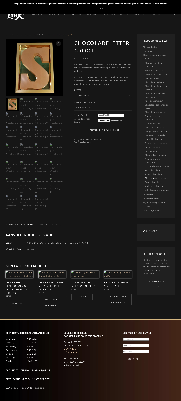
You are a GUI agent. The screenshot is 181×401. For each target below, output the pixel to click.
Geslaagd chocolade (155, 135)
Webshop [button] (76, 14)
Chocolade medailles (155, 93)
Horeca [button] (91, 14)
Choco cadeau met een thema (23, 35)
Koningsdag (151, 151)
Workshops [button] (108, 14)
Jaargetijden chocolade (156, 143)
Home (23, 14)
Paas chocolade (152, 170)
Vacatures (140, 14)
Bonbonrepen (152, 78)
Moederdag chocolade (156, 155)
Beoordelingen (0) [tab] (50, 224)
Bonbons (147, 51)
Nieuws (124, 14)
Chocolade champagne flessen (156, 88)
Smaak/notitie (81, 115)
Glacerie (147, 206)
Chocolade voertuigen (156, 112)
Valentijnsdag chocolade (157, 190)
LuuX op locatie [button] (56, 14)
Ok (80, 9)
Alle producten (150, 47)
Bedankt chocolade (154, 70)
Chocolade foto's (151, 198)
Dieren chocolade (153, 123)
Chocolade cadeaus (154, 82)
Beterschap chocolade (156, 74)
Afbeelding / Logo (84, 102)
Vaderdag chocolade (155, 186)
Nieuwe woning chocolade (152, 161)
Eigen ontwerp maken (154, 202)
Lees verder (16, 303)
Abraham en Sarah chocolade (154, 65)
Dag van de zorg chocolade (153, 118)
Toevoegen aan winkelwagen (105, 130)
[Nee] (177, 7)
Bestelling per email (156, 284)
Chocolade (148, 194)
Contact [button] (156, 14)
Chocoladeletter (84, 142)
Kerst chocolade (153, 147)
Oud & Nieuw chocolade (157, 166)
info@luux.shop (71, 352)
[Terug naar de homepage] (16, 14)
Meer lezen (98, 9)
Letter (78, 90)
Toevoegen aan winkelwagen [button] (52, 302)
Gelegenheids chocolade (157, 131)
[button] (174, 14)
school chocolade (153, 174)
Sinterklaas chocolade (45, 35)
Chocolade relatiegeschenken (154, 99)
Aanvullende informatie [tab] (20, 224)
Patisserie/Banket (151, 210)
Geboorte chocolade (155, 127)
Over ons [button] (36, 14)
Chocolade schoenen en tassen (156, 107)
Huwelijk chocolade (154, 139)
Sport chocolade (153, 182)
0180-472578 (70, 349)
